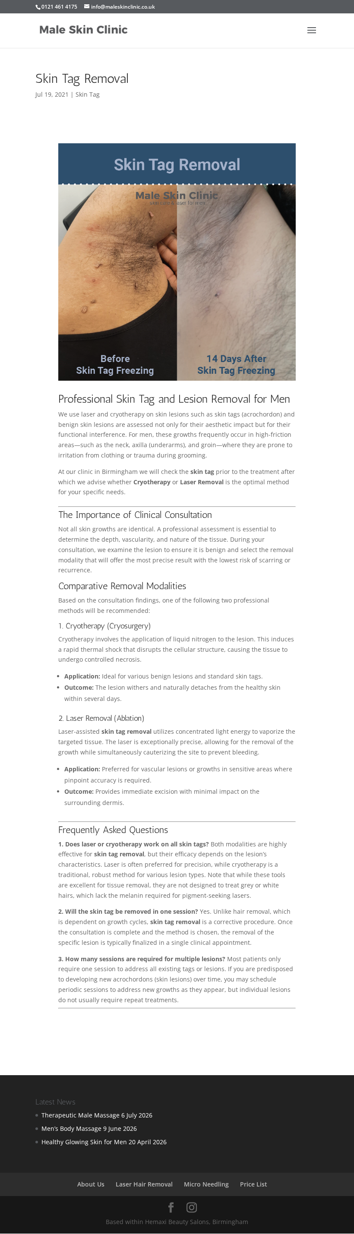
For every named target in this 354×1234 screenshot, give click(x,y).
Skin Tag (88, 94)
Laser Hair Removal (144, 1184)
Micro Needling (206, 1184)
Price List (253, 1184)
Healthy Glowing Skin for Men (84, 1142)
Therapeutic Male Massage (80, 1115)
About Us (90, 1184)
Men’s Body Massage (71, 1128)
